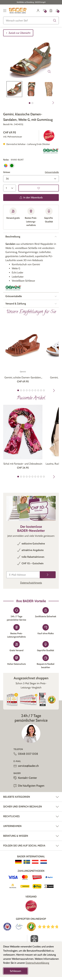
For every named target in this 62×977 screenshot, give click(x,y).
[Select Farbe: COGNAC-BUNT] (5, 165)
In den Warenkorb (33, 197)
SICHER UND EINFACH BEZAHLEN (22, 806)
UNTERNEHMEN (12, 826)
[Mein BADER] (38, 10)
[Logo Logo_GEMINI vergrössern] (51, 151)
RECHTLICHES (11, 816)
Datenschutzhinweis (31, 582)
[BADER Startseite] (18, 10)
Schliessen (15, 971)
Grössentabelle (52, 172)
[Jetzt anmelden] (48, 574)
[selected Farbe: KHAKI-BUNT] (11, 165)
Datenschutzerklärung (37, 962)
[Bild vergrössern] (49, 71)
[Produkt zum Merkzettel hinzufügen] (38, 188)
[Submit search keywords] (55, 20)
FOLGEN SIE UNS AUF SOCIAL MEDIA (24, 845)
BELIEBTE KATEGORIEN (16, 796)
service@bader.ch (28, 766)
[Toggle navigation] (4, 10)
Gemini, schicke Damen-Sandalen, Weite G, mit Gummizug (22, 377)
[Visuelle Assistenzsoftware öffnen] (32, 939)
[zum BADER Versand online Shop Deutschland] (18, 862)
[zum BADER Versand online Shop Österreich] (35, 862)
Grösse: (6, 172)
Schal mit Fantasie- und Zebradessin (22, 463)
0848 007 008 (28, 754)
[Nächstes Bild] (53, 102)
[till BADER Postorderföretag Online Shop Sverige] (27, 862)
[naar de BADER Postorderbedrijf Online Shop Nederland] (43, 862)
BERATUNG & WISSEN (15, 835)
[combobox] (31, 20)
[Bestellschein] (50, 10)
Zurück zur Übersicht (19, 32)
